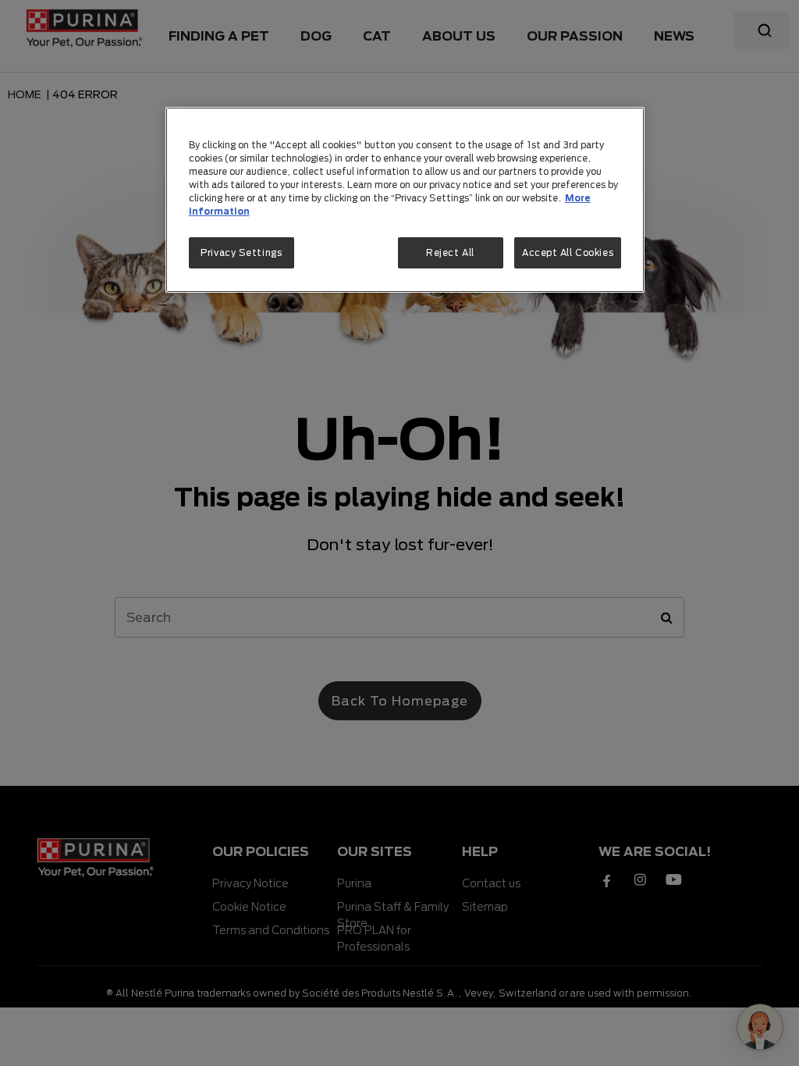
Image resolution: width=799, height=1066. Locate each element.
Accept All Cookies (567, 252)
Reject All (450, 252)
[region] (405, 200)
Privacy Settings (241, 252)
